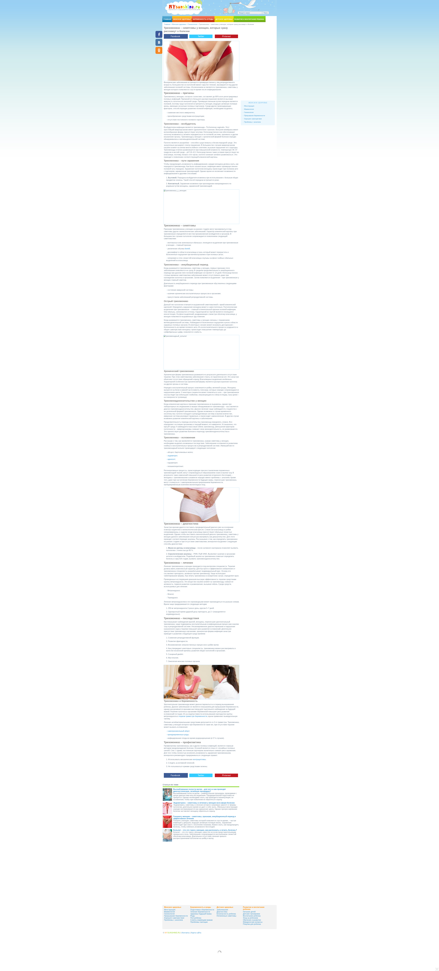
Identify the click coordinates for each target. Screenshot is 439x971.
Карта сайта (196, 933)
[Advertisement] (201, 885)
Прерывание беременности (254, 115)
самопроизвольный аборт (178, 731)
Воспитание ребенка (252, 916)
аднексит (171, 459)
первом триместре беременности (193, 716)
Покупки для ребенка (252, 924)
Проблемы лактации (199, 922)
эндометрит (172, 456)
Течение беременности (200, 912)
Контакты (186, 933)
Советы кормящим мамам (201, 920)
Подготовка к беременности (202, 910)
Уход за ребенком (250, 918)
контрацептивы (199, 759)
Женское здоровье (182, 19)
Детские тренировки (251, 914)
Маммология (249, 109)
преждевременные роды (178, 735)
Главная (167, 19)
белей (187, 249)
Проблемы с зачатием (252, 122)
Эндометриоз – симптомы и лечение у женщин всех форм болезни (204, 803)
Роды (192, 916)
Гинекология (192, 24)
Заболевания (222, 910)
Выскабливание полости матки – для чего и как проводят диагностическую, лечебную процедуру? (199, 790)
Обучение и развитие (252, 920)
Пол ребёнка (195, 918)
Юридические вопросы (252, 922)
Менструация (249, 106)
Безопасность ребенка (226, 914)
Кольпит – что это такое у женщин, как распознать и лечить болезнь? (205, 830)
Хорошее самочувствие (253, 119)
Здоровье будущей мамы (201, 914)
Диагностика (222, 912)
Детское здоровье (224, 19)
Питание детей (249, 912)
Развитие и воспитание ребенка (249, 19)
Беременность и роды (203, 19)
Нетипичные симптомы (226, 916)
